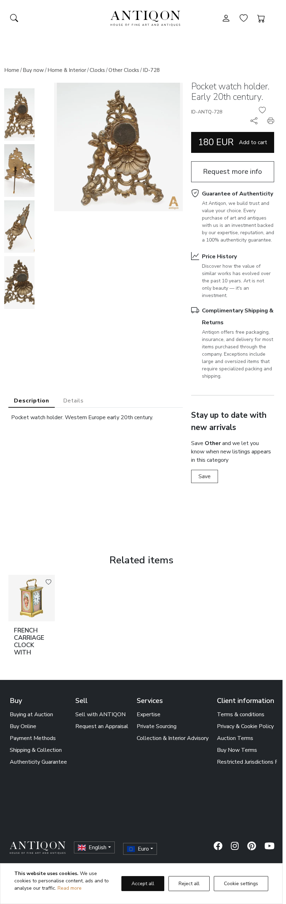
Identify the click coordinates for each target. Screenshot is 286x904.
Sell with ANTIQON (100, 714)
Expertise (148, 714)
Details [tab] (73, 401)
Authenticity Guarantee (38, 762)
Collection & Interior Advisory (173, 738)
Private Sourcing (156, 726)
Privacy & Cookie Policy (245, 726)
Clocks (97, 70)
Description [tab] (31, 401)
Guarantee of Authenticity (237, 194)
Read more (70, 888)
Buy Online (23, 726)
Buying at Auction (31, 714)
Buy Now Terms (237, 750)
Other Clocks (123, 70)
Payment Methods (33, 738)
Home (11, 70)
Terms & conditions (240, 714)
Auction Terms (235, 738)
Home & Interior (66, 70)
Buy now (33, 70)
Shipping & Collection (36, 750)
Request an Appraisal (101, 726)
